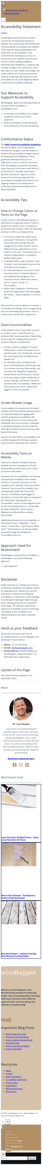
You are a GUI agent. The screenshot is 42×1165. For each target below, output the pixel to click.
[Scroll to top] (3, 1122)
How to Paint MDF (14, 1049)
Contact (9, 1073)
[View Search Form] (3, 19)
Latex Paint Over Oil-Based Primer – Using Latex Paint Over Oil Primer (19, 838)
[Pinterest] (6, 1021)
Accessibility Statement (16, 1079)
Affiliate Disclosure (14, 1088)
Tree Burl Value (12, 1043)
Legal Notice (11, 1085)
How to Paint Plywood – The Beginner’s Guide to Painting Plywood (18, 896)
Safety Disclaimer (13, 1076)
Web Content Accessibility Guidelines (23, 144)
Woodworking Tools (14, 1146)
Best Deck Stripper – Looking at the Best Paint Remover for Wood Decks (19, 954)
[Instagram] (9, 1021)
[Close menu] (1, 1127)
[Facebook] (3, 1021)
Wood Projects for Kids (16, 1034)
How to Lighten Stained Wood (19, 1040)
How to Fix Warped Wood (17, 1037)
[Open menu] (3, 3)
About (8, 1070)
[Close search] (3, 1154)
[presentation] (18, 807)
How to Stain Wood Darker (18, 1046)
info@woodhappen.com (22, 647)
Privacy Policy (12, 1082)
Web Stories (11, 1091)
